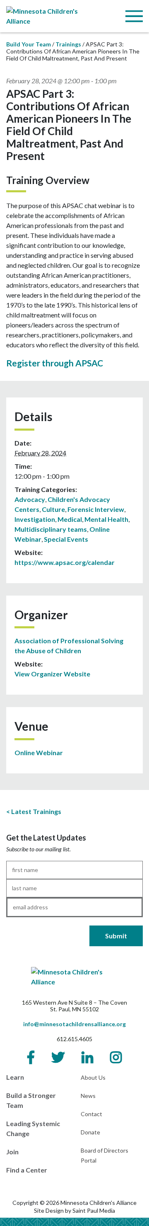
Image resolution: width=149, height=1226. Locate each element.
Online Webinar (38, 752)
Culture (53, 509)
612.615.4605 (74, 1038)
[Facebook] (30, 1057)
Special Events (66, 539)
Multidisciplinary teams (50, 529)
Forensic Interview (95, 509)
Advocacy (29, 499)
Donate (90, 1132)
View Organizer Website (52, 674)
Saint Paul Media (93, 1210)
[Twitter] (58, 1057)
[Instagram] (116, 1057)
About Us (93, 1077)
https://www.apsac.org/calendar (64, 562)
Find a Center (26, 1170)
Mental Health (106, 519)
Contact (91, 1113)
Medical (70, 519)
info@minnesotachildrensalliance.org (74, 1023)
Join (12, 1152)
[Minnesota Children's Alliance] (49, 15)
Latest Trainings (36, 811)
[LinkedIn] (87, 1057)
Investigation (34, 519)
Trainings (68, 44)
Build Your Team (28, 44)
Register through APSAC (54, 363)
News (88, 1095)
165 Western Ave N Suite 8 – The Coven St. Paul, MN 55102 (74, 1006)
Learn (15, 1077)
